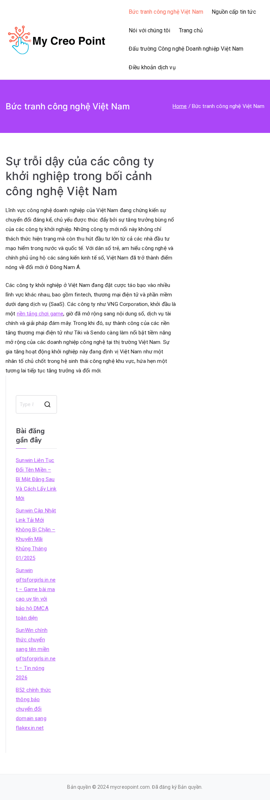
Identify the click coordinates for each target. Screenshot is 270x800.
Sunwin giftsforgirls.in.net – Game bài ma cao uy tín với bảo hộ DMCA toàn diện (36, 594)
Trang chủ (191, 30)
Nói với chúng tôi (150, 30)
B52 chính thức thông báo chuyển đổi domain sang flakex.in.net (33, 709)
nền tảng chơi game (40, 314)
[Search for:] (36, 404)
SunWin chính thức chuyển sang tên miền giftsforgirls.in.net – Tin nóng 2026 (36, 654)
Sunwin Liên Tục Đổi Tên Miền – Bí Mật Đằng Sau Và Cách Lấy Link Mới (36, 479)
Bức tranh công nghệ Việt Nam (166, 11)
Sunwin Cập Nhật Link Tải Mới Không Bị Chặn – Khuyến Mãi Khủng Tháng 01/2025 (36, 534)
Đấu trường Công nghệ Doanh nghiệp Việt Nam (186, 48)
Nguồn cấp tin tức (234, 11)
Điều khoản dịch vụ (152, 67)
